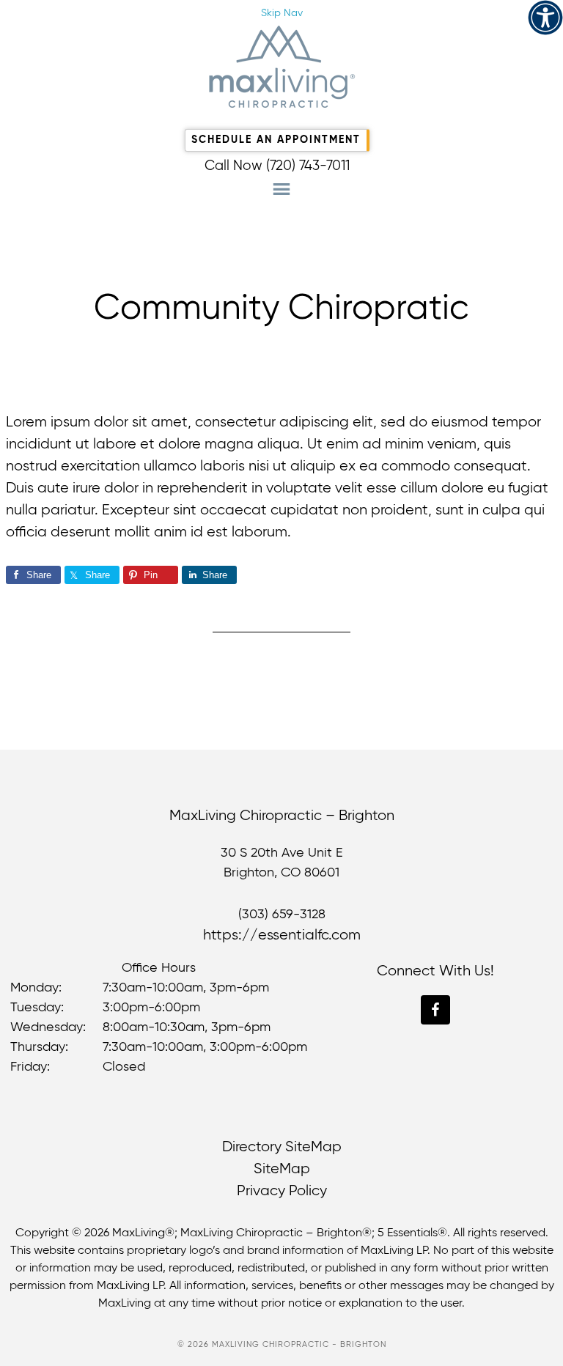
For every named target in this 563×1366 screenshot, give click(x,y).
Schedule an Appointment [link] (281, 40)
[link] (545, 17)
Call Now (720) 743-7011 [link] (277, 166)
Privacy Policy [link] (282, 1191)
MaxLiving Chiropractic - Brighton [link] (281, 67)
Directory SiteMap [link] (282, 1147)
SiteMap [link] (282, 1169)
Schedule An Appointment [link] (276, 140)
